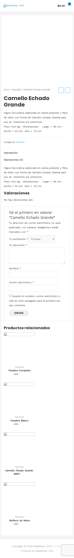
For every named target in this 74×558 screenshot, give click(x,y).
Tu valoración (18, 245)
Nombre (15, 268)
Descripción (11, 152)
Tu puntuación (18, 239)
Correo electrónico (21, 282)
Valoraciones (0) (13, 159)
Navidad (16, 89)
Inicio (7, 89)
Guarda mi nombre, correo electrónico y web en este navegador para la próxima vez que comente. (34, 301)
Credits (58, 546)
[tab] (37, 152)
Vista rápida (19, 360)
